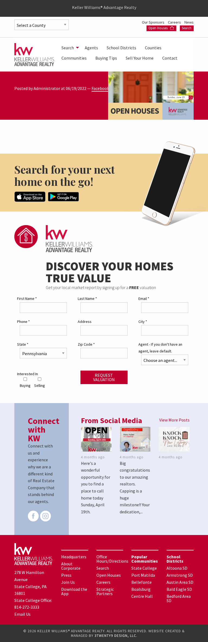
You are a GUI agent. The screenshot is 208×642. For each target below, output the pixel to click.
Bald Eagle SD (179, 589)
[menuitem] (68, 48)
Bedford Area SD (179, 598)
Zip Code (86, 344)
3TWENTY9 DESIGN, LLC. (116, 635)
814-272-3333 (26, 607)
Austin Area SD (180, 582)
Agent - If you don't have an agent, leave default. (160, 348)
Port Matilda (143, 575)
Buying (25, 385)
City (142, 321)
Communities (74, 58)
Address (85, 321)
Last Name (87, 298)
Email (143, 298)
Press (66, 575)
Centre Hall (142, 596)
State (22, 344)
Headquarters (73, 556)
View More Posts (174, 420)
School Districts (121, 47)
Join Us (68, 582)
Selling (39, 385)
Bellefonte (141, 582)
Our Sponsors (153, 22)
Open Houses (158, 28)
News (189, 22)
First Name (27, 298)
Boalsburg (141, 589)
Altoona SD (177, 568)
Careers (175, 22)
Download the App (74, 591)
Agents (91, 47)
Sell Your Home (140, 58)
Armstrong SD (180, 575)
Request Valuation (104, 377)
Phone (23, 321)
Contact (169, 58)
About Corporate (70, 566)
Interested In (27, 373)
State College (144, 568)
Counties (153, 47)
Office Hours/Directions (112, 559)
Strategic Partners (105, 591)
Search (186, 28)
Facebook (100, 88)
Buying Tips (106, 58)
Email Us (22, 614)
